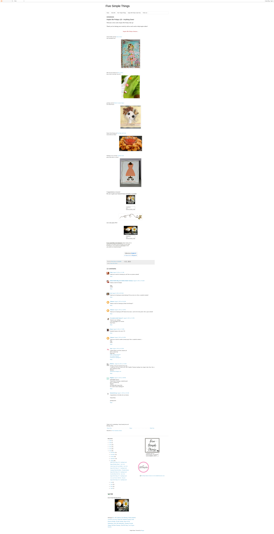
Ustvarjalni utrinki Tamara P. (116, 318)
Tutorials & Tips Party (112, 519)
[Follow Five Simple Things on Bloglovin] (130, 253)
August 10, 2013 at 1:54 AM (120, 363)
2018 (110, 442)
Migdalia (112, 377)
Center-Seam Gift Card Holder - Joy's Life (119, 466)
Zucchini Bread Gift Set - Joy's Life (117, 474)
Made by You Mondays (122, 517)
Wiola (111, 272)
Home (108, 12)
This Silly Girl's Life (121, 133)
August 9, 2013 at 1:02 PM (120, 309)
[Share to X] (127, 261)
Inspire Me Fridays (113, 263)
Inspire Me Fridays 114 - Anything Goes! (118, 479)
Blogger (142, 530)
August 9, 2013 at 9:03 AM (117, 293)
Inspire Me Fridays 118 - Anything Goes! (118, 462)
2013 (110, 450)
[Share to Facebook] (129, 261)
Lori (111, 293)
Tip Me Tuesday (119, 521)
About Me (113, 12)
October (112, 456)
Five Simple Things (118, 6)
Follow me (145, 12)
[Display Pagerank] (110, 494)
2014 (110, 448)
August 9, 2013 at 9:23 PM (120, 337)
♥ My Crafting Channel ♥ (115, 354)
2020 (110, 440)
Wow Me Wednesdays (119, 523)
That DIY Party (124, 525)
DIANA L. (112, 363)
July (111, 482)
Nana (111, 348)
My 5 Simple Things (121, 12)
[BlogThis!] (126, 261)
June (112, 484)
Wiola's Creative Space (119, 103)
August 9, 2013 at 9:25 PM (118, 348)
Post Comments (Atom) (117, 430)
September (113, 458)
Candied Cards (120, 155)
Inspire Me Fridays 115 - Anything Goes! (118, 475)
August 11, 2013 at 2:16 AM (123, 393)
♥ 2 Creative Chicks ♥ (114, 356)
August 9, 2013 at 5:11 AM (118, 272)
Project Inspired (132, 517)
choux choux (119, 36)
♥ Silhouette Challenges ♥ (115, 357)
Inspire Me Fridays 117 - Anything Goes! (118, 468)
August (112, 460)
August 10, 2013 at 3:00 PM (120, 377)
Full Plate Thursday (115, 525)
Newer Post (109, 428)
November (113, 454)
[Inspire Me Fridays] (130, 234)
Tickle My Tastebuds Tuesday (124, 519)
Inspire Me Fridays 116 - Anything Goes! (118, 472)
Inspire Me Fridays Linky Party (134, 12)
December (113, 452)
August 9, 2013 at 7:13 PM (118, 329)
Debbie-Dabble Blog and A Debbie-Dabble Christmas (121, 280)
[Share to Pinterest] (130, 261)
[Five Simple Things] (152, 452)
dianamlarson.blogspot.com (115, 371)
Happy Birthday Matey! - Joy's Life (117, 464)
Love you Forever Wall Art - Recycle (117, 477)
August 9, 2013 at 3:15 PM (128, 318)
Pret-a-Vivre (120, 72)
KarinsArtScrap (113, 393)
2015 (110, 446)
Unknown (112, 301)
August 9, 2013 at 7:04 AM (138, 280)
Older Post (152, 428)
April (112, 488)
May (112, 486)
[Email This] (125, 261)
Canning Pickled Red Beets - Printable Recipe (119, 470)
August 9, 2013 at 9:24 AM (120, 301)
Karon (111, 329)
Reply (111, 276)
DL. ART (114, 517)
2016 (110, 444)
